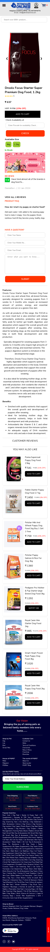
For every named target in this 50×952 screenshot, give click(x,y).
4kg (8, 144)
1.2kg (16, 144)
